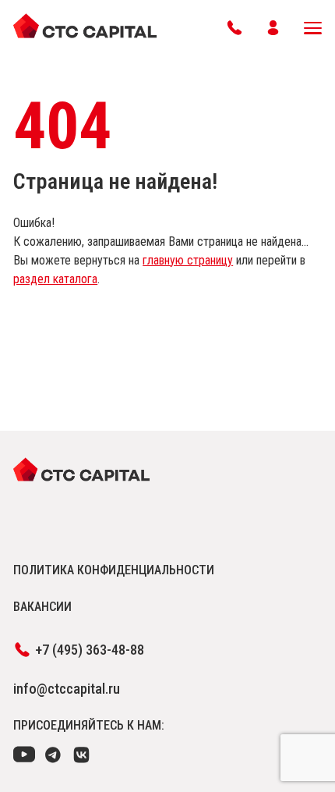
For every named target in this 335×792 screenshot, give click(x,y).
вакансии (42, 606)
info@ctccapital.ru (66, 688)
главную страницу (188, 260)
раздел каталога (55, 279)
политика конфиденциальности (113, 570)
